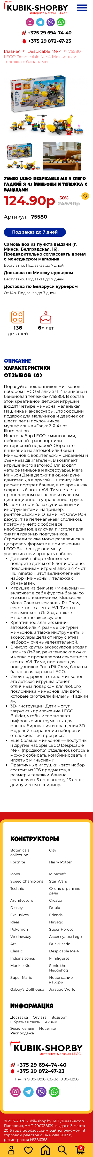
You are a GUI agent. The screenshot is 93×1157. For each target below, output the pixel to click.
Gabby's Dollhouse (27, 989)
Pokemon (19, 929)
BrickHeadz (59, 944)
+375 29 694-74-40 (50, 33)
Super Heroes (61, 929)
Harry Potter (60, 862)
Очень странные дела (64, 890)
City (52, 850)
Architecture (21, 900)
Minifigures (59, 958)
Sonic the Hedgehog (58, 968)
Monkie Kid (20, 965)
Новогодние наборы (61, 979)
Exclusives (19, 915)
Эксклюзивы (22, 1028)
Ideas (15, 922)
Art (13, 944)
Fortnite (17, 862)
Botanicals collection (19, 852)
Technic (17, 888)
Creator (56, 900)
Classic (16, 951)
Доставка (19, 1017)
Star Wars (58, 881)
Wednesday (20, 936)
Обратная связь (25, 1022)
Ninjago (56, 922)
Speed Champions (26, 881)
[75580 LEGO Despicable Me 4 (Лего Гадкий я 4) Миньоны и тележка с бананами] (46, 135)
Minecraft (57, 874)
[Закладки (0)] (31, 1150)
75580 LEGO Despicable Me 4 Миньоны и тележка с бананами (42, 56)
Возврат (59, 1017)
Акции (51, 1022)
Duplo (54, 907)
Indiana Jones (22, 958)
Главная (12, 51)
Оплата (40, 1017)
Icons (15, 874)
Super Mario (21, 977)
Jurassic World (62, 989)
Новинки (47, 1028)
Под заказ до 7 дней (35, 232)
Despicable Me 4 (45, 51)
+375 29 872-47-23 (49, 41)
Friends (56, 915)
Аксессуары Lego (65, 936)
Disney (16, 907)
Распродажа (22, 1033)
